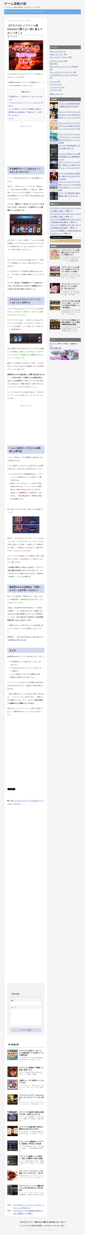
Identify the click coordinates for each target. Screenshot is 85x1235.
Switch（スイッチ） (57, 54)
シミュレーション (56, 87)
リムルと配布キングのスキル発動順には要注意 (24, 109)
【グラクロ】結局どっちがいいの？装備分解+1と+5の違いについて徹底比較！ (31, 1053)
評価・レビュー (55, 94)
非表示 (28, 92)
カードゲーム (54, 84)
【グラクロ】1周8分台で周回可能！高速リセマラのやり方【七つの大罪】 (69, 176)
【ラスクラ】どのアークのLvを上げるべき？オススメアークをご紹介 (31, 1097)
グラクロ (14, 12)
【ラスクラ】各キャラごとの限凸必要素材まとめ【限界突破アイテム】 (69, 156)
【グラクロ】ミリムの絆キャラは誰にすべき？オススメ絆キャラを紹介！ (70, 269)
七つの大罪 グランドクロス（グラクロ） (64, 75)
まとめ (10, 118)
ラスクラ (21, 12)
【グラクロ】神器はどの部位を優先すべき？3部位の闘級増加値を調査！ (70, 322)
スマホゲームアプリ (22, 801)
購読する (55, 241)
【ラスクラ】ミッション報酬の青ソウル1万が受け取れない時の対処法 (31, 1188)
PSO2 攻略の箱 (55, 348)
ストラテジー (54, 90)
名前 (12, 1000)
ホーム (7, 12)
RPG (12, 801)
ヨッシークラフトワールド (35, 12)
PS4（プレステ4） (56, 52)
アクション (54, 82)
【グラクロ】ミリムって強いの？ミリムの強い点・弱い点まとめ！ (70, 286)
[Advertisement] (25, 142)
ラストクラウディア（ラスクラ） (61, 72)
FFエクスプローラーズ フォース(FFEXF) (64, 67)
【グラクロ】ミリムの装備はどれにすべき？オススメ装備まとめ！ (70, 252)
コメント (13, 1007)
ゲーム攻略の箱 (15, 3)
